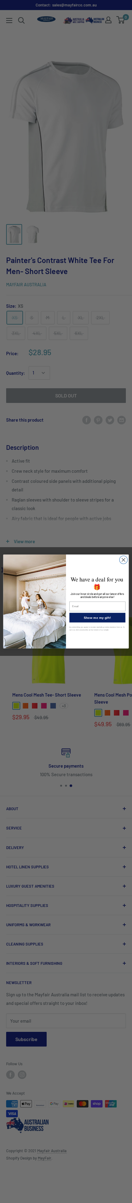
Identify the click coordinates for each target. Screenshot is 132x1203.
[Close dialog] (123, 560)
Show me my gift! (97, 617)
